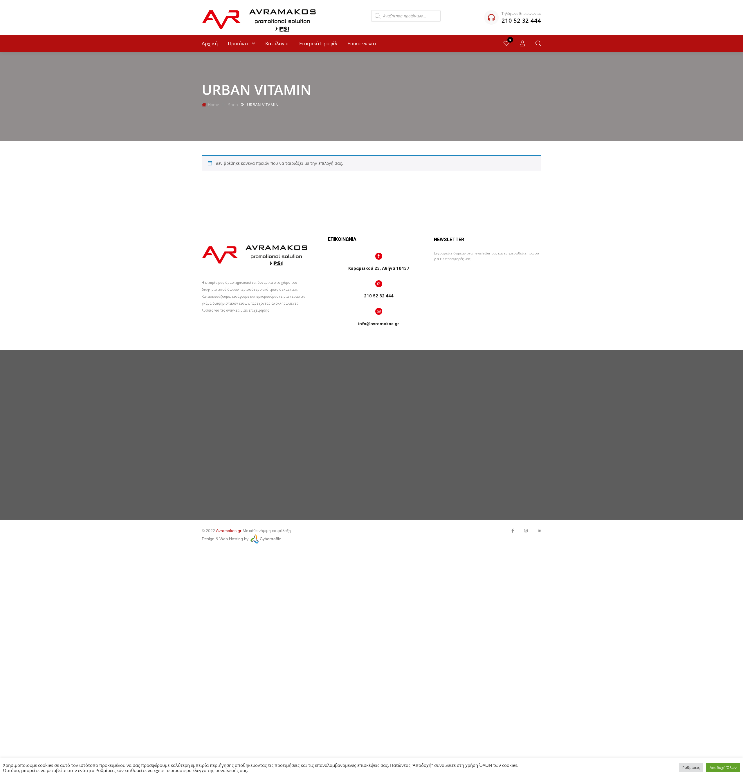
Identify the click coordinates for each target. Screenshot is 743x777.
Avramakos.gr (228, 530)
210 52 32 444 (379, 296)
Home (213, 104)
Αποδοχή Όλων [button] (723, 767)
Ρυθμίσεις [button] (691, 767)
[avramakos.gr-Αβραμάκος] (260, 17)
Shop (233, 104)
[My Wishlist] (506, 43)
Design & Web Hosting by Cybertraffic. (242, 538)
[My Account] (522, 43)
